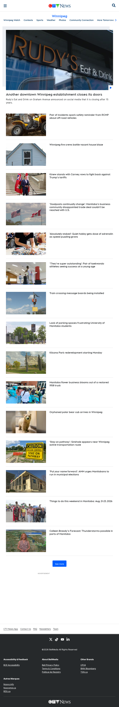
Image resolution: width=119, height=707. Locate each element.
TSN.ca (84, 672)
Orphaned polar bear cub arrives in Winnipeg (75, 412)
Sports (39, 20)
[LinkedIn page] (68, 639)
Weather (51, 20)
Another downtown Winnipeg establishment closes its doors (54, 94)
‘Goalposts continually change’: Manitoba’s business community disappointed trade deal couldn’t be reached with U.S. (79, 207)
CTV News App (10, 629)
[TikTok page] (56, 639)
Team (55, 629)
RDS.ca (6, 691)
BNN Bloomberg (88, 668)
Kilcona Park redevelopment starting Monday (75, 352)
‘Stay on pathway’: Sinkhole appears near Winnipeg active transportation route (79, 443)
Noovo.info (8, 684)
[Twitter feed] (51, 639)
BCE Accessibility (11, 665)
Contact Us (25, 629)
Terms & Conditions (51, 668)
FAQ (35, 629)
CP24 (83, 665)
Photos (62, 20)
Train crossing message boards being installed (76, 293)
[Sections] (5, 6)
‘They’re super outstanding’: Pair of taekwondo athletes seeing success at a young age (76, 265)
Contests (28, 20)
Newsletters (45, 629)
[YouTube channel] (62, 639)
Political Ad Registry (51, 672)
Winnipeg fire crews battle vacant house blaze (76, 144)
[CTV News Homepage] (60, 6)
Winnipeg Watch (11, 20)
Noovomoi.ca (9, 688)
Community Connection (82, 20)
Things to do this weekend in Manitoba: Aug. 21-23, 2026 (80, 501)
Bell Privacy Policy (50, 665)
